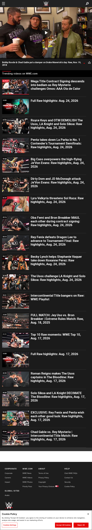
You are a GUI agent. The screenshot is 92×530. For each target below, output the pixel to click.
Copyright (42, 482)
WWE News (27, 473)
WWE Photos (27, 482)
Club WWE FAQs (70, 473)
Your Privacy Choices (46, 486)
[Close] (88, 514)
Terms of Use (43, 473)
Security (67, 482)
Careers (8, 478)
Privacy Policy (43, 478)
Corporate (8, 473)
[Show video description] (84, 62)
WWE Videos (27, 478)
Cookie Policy (69, 486)
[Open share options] (89, 62)
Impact (7, 482)
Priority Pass (27, 486)
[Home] (46, 3)
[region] (46, 520)
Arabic (7, 495)
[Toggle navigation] (3, 3)
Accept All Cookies (63, 525)
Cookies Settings (9, 525)
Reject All (81, 525)
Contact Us (68, 478)
